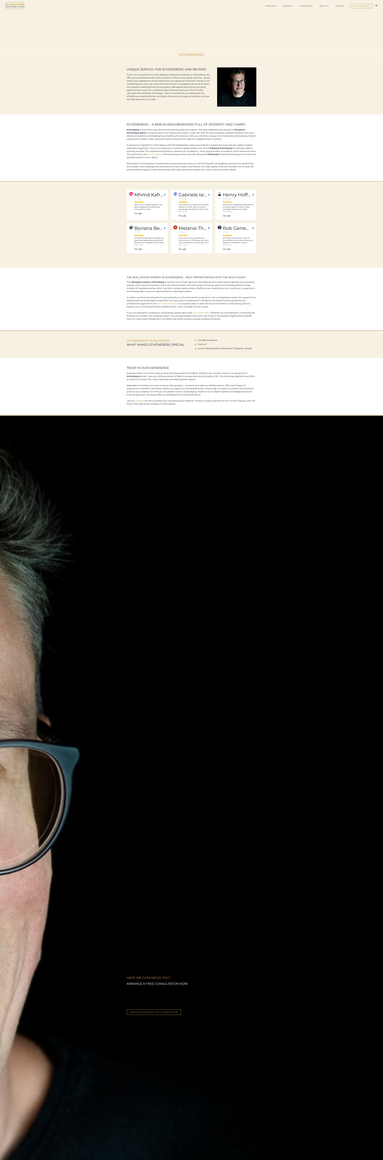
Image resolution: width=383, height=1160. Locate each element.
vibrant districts (155, 154)
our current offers (201, 313)
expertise (139, 401)
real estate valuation (167, 303)
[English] (379, 5)
